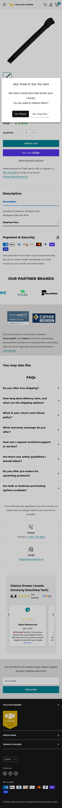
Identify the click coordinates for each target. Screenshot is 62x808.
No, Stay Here (40, 114)
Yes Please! (21, 114)
